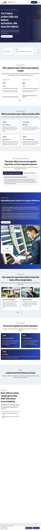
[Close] (39, 525)
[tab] (13, 173)
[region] (20, 88)
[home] (8, 2)
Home (2, 9)
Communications (6, 9)
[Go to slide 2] (21, 100)
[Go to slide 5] (23, 312)
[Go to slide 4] (21, 312)
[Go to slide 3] (20, 312)
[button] (39, 2)
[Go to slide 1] (19, 100)
